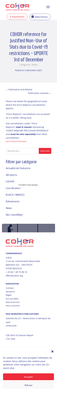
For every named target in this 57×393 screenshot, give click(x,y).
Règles (9, 295)
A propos (10, 288)
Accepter (28, 376)
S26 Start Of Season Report (19, 335)
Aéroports (11, 174)
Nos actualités (12, 298)
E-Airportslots (17, 16)
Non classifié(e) (14, 214)
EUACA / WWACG (15, 194)
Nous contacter (13, 305)
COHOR (10, 181)
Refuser (29, 385)
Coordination (13, 188)
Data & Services (13, 302)
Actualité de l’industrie (18, 168)
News (34, 64)
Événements (13, 201)
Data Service (41, 17)
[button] (52, 351)
